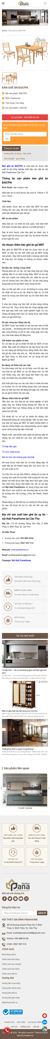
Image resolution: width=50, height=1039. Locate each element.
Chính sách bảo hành (10, 969)
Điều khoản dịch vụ (9, 1002)
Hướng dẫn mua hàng (11, 983)
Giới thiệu (21, 1022)
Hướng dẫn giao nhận (11, 998)
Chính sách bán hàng (10, 959)
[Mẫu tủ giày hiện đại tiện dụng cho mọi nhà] (25, 695)
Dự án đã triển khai (37, 1022)
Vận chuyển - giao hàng (14, 158)
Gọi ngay (26, 117)
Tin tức (14, 1027)
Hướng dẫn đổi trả (9, 993)
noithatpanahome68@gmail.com (29, 933)
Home (4, 31)
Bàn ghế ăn (8, 166)
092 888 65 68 (21, 938)
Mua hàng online (9, 954)
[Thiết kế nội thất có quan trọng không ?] (25, 733)
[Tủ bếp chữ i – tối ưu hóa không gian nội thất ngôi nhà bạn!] (25, 654)
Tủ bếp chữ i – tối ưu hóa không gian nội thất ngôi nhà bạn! (24, 671)
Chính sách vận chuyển (11, 964)
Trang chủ (9, 1022)
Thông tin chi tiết (11, 148)
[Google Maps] (44, 1029)
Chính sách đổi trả (9, 974)
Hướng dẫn (25, 1027)
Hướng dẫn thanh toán (11, 988)
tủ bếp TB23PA (25, 808)
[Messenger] (44, 1015)
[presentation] (3, 54)
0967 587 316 (19, 944)
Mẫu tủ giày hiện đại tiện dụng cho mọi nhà (19, 711)
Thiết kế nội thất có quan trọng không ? (18, 749)
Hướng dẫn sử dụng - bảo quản (17, 153)
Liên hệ (36, 1027)
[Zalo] (44, 1022)
